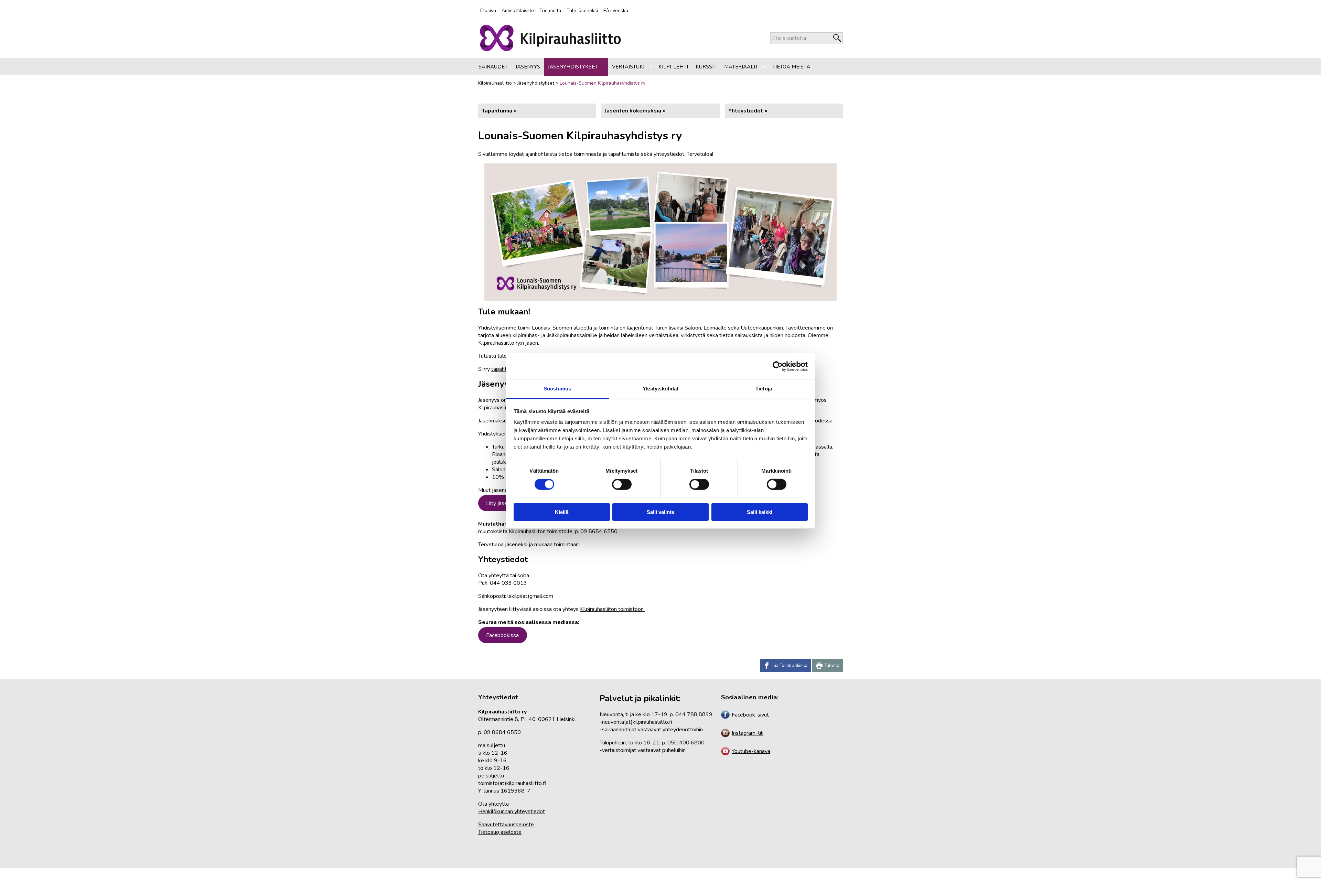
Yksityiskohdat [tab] (660, 388)
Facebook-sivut (750, 715)
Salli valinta (660, 512)
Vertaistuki (628, 66)
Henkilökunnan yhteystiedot (511, 811)
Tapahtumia (497, 111)
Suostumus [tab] (557, 388)
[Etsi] (837, 38)
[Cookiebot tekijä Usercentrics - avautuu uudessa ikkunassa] (778, 366)
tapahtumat (505, 369)
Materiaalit (741, 66)
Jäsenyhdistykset (573, 66)
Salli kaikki (759, 512)
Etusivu (488, 10)
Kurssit (706, 66)
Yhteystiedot (745, 111)
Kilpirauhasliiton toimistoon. (612, 609)
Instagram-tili (747, 733)
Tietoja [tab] (763, 388)
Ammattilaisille (518, 10)
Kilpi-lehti (673, 66)
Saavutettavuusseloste (506, 824)
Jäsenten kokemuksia (633, 111)
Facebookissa (502, 635)
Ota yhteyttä (493, 804)
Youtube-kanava (751, 751)
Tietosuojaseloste (500, 832)
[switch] (621, 484)
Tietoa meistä (791, 66)
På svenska (615, 10)
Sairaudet (493, 66)
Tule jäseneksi (582, 10)
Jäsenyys (527, 66)
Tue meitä (550, 10)
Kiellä (561, 512)
